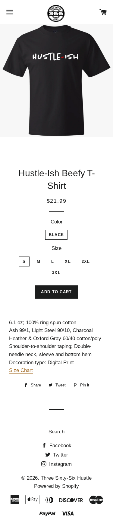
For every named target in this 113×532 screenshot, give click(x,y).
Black (56, 234)
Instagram (60, 464)
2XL (86, 261)
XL (68, 261)
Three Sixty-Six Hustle (66, 478)
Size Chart (21, 370)
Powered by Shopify (56, 486)
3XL (56, 272)
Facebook (59, 445)
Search (56, 432)
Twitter (60, 455)
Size (56, 248)
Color (57, 222)
